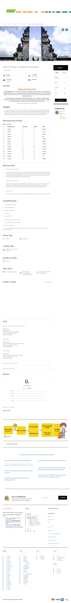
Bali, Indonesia (22, 24)
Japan (25, 556)
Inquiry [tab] (64, 72)
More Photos (64, 57)
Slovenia (9, 585)
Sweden (8, 557)
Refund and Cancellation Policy (54, 533)
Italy (8, 571)
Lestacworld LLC (62, 111)
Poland (8, 564)
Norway (8, 558)
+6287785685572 (37, 523)
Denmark (9, 561)
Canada (59, 570)
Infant (56, 92)
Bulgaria (9, 582)
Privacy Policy (51, 530)
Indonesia (15, 24)
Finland (8, 556)
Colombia (60, 571)
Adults (56, 81)
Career (49, 527)
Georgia (8, 586)
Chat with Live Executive (34, 525)
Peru (58, 573)
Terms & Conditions (52, 536)
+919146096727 (35, 521)
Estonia (8, 578)
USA (58, 569)
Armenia (8, 589)
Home (4, 24)
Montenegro (9, 583)
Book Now (60, 100)
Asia (9, 24)
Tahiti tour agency (52, 540)
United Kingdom (10, 565)
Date (56, 76)
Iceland (8, 560)
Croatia (8, 572)
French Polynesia (61, 557)
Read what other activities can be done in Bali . (27, 103)
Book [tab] (57, 72)
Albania (8, 581)
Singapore (26, 578)
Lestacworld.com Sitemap (53, 543)
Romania (9, 575)
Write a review (6, 410)
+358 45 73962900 (36, 522)
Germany (9, 567)
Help (49, 522)
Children (57, 87)
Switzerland (9, 563)
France (8, 568)
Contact (52, 525)
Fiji (58, 556)
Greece (8, 579)
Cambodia (26, 557)
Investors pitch (51, 519)
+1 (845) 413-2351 (35, 519)
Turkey (8, 587)
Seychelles (43, 556)
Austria (8, 574)
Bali (19, 94)
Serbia (8, 576)
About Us (50, 516)
